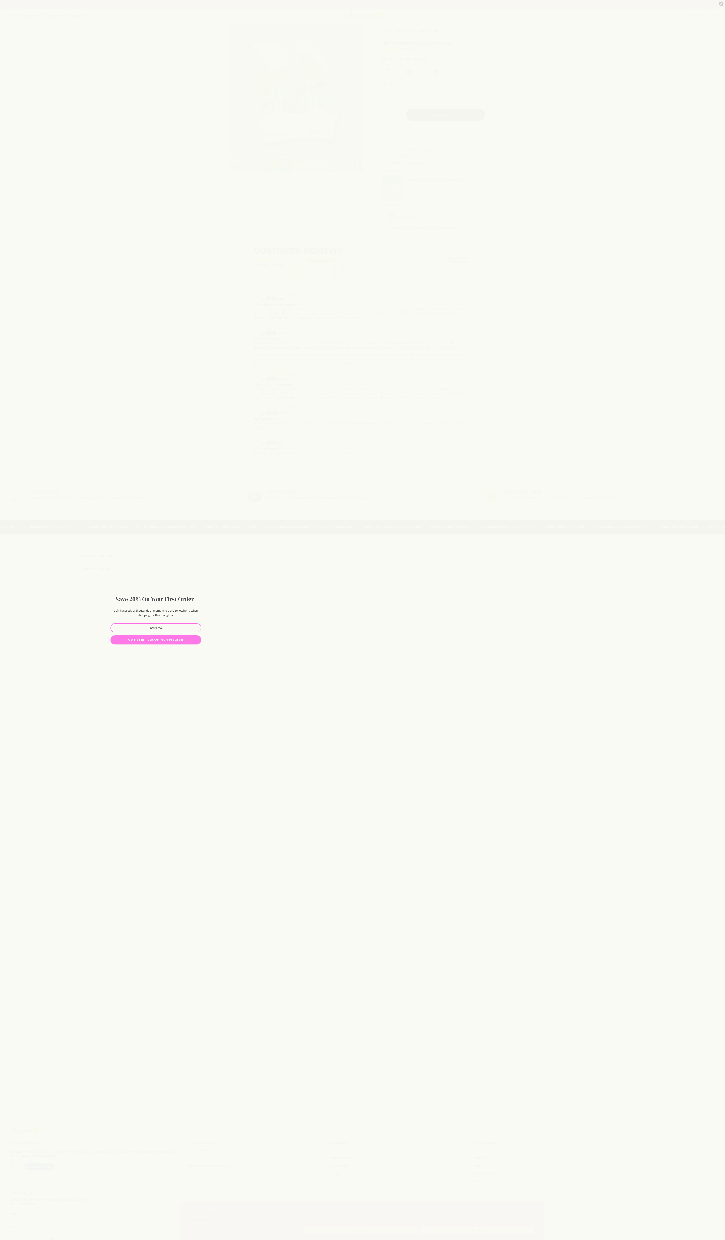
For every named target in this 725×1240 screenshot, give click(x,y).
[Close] (721, 4)
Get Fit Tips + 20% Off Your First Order (155, 639)
